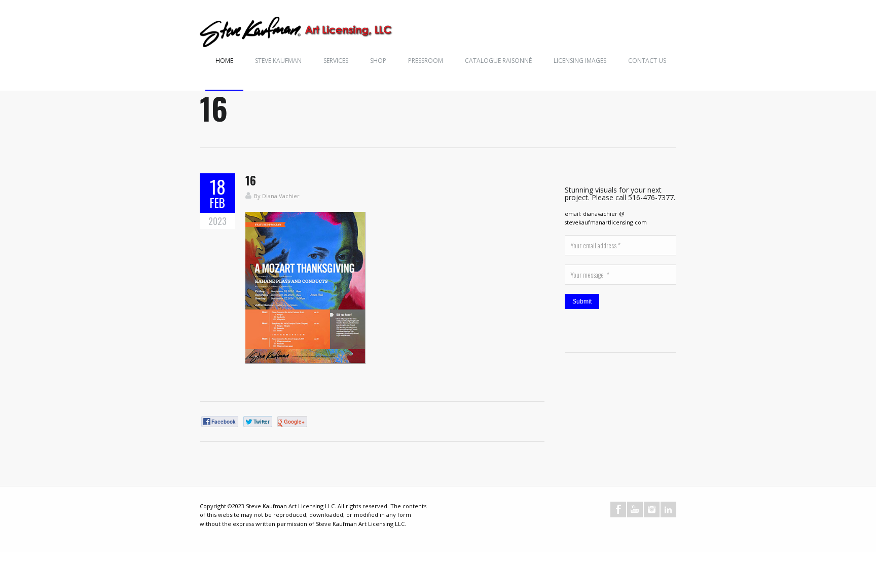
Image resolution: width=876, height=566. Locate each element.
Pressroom (425, 60)
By (258, 196)
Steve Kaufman (278, 60)
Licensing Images (580, 60)
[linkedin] (668, 509)
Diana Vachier (281, 196)
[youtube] (635, 509)
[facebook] (618, 509)
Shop (378, 60)
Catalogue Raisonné (498, 60)
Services (335, 60)
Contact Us (647, 60)
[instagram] (652, 509)
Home (224, 60)
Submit (582, 301)
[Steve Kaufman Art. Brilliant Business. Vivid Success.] (297, 33)
